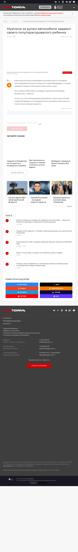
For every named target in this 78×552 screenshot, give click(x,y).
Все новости (15, 21)
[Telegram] (66, 1)
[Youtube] (74, 1)
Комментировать (17, 129)
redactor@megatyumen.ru (47, 348)
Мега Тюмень (68, 108)
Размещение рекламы (12, 321)
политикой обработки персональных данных (48, 13)
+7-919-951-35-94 (44, 352)
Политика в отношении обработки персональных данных (21, 333)
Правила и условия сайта (11, 330)
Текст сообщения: (39, 383)
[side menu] (5, 2)
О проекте (7, 318)
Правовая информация (10, 328)
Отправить (38, 442)
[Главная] (14, 7)
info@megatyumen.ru (46, 342)
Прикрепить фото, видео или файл (39, 413)
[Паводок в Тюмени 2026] (44, 7)
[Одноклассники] (63, 1)
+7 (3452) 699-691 (44, 340)
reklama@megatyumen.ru (47, 355)
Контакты (7, 324)
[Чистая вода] (57, 7)
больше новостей (17, 173)
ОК (72, 14)
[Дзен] (59, 1)
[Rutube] (70, 1)
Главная (5, 21)
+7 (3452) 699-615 (55, 352)
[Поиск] (74, 7)
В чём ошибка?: (18, 491)
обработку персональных (45, 424)
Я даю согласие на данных (40, 424)
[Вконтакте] (56, 1)
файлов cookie (46, 15)
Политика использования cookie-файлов (16, 335)
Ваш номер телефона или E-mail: (39, 374)
